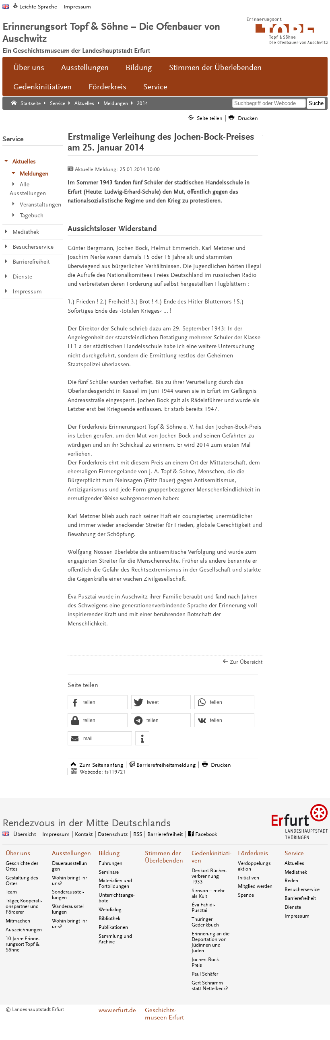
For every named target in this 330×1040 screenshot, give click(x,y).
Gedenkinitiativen (42, 87)
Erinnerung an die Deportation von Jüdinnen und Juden (210, 942)
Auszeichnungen (24, 930)
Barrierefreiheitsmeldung (166, 765)
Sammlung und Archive (115, 939)
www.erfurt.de (117, 1010)
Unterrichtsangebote (117, 898)
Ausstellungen (85, 67)
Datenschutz (113, 834)
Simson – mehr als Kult (208, 893)
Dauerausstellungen (70, 866)
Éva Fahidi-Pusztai (203, 907)
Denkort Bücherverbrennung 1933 (209, 876)
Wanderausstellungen (68, 909)
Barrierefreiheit (165, 834)
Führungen (110, 863)
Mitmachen (18, 921)
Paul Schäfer (205, 974)
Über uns (28, 67)
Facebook (206, 834)
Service (155, 87)
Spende (246, 895)
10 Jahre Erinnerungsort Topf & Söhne (23, 944)
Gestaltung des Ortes (22, 880)
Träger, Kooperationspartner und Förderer (24, 906)
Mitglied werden (255, 886)
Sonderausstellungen (68, 894)
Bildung (139, 67)
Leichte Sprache (38, 7)
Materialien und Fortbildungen (115, 883)
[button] (98, 702)
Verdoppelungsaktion (255, 866)
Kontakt (84, 834)
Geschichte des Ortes (22, 866)
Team (11, 892)
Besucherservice (302, 889)
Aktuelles (294, 863)
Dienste (293, 907)
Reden (291, 880)
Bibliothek (109, 918)
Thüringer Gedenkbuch (205, 922)
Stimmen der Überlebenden (215, 67)
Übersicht (24, 834)
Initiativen (248, 878)
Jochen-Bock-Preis (206, 962)
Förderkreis (107, 87)
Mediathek (296, 872)
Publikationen (113, 927)
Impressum (77, 7)
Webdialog (110, 909)
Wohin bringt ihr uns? (69, 880)
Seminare (109, 872)
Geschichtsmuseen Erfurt (164, 1014)
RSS (137, 834)
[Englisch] (5, 6)
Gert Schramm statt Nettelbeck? (210, 985)
